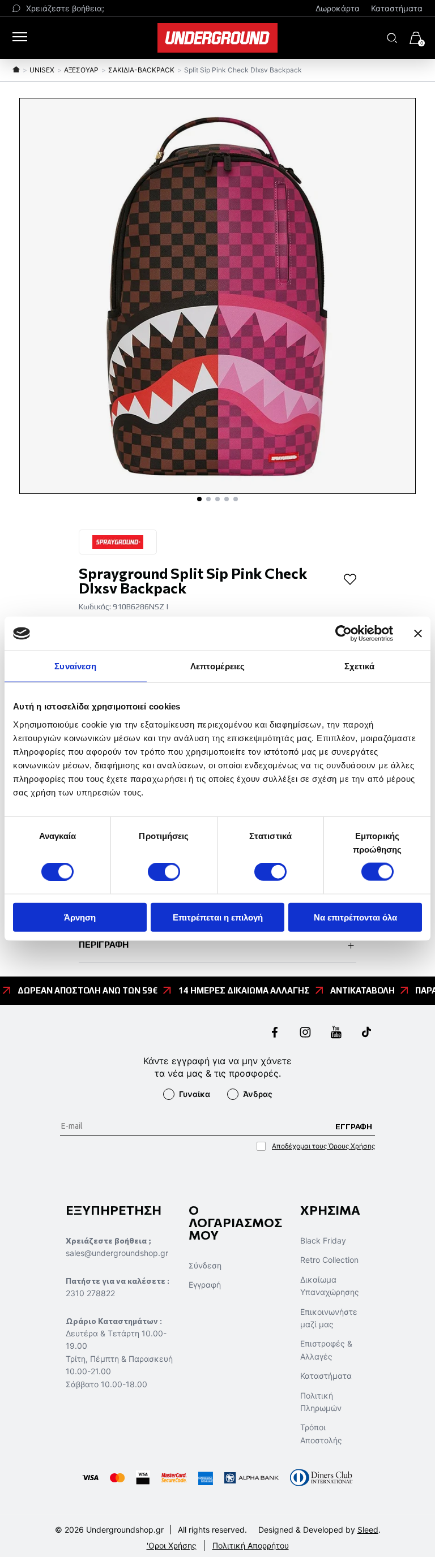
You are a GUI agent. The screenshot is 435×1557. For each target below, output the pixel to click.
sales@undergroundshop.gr (117, 1253)
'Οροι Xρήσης (172, 1545)
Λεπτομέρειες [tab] (217, 666)
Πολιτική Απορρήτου (250, 1545)
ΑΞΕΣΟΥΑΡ (81, 70)
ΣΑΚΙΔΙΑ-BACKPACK (141, 70)
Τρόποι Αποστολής (321, 1433)
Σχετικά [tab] (359, 666)
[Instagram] (305, 1033)
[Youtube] (335, 1033)
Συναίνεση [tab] (75, 666)
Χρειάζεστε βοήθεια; (65, 8)
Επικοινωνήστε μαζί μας (328, 1318)
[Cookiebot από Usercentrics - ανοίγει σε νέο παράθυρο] (343, 633)
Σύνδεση (205, 1265)
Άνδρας (257, 1094)
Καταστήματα (397, 8)
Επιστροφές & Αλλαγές (326, 1350)
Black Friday (323, 1240)
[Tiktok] (366, 1033)
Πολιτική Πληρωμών (321, 1402)
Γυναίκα (194, 1094)
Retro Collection (329, 1259)
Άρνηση (80, 917)
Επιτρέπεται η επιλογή (218, 917)
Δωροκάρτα (337, 8)
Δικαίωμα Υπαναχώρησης (329, 1286)
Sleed (367, 1529)
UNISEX (41, 70)
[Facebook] (274, 1033)
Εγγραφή (205, 1284)
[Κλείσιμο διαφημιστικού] (418, 634)
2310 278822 (90, 1293)
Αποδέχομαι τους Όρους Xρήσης (323, 1146)
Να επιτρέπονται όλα (355, 917)
